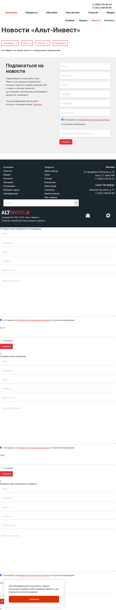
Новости (95, 20)
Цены (47, 174)
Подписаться (60, 43)
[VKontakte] (98, 216)
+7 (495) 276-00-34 (102, 4)
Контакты (109, 20)
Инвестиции (50, 186)
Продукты (32, 12)
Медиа (111, 12)
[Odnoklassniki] (93, 216)
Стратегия (49, 190)
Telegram (37, 104)
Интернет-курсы (11, 190)
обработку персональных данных (94, 120)
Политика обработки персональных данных (23, 220)
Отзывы (48, 178)
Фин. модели (50, 197)
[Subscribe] (88, 216)
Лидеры (83, 20)
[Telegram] (102, 216)
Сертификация (10, 193)
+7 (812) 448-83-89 (102, 8)
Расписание (9, 186)
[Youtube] (114, 216)
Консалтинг (73, 12)
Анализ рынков (51, 193)
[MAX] (108, 215)
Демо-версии (51, 171)
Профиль (70, 20)
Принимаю (34, 599)
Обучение (51, 12)
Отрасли (93, 12)
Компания (11, 12)
